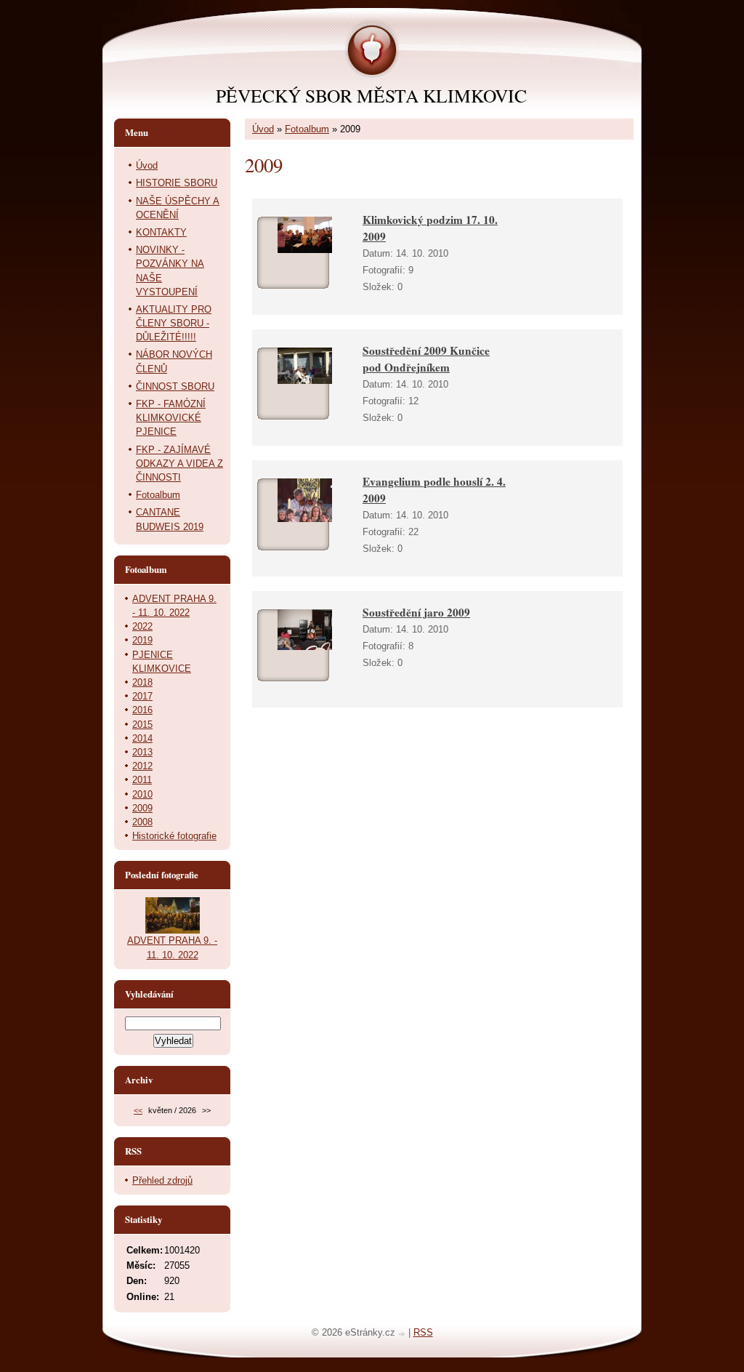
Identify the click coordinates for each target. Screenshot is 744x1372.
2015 (142, 724)
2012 (142, 766)
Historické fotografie (174, 835)
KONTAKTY (161, 232)
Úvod (263, 129)
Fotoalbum (307, 129)
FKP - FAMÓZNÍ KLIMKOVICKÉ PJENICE (171, 417)
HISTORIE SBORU (176, 182)
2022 (142, 626)
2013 (142, 752)
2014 (142, 738)
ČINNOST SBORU (175, 386)
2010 (142, 794)
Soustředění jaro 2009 (416, 612)
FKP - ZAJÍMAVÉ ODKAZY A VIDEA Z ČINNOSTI (179, 463)
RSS (423, 1332)
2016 (142, 710)
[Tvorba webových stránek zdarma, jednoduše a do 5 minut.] (403, 1334)
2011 (142, 779)
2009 (142, 808)
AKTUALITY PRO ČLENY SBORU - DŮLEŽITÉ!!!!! (173, 323)
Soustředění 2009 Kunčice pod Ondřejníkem (426, 358)
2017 (142, 696)
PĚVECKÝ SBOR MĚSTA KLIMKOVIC (371, 95)
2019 (142, 640)
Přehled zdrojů (162, 1180)
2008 (142, 822)
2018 (142, 682)
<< (138, 1110)
